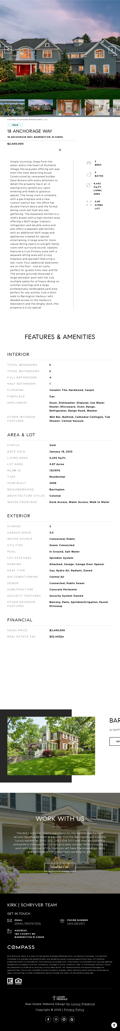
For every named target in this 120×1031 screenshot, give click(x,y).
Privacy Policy (74, 1009)
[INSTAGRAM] (56, 1019)
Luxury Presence (83, 1004)
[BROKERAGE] (64, 1019)
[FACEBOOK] (48, 1019)
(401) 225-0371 (76, 923)
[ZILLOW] (72, 1019)
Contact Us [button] (60, 867)
